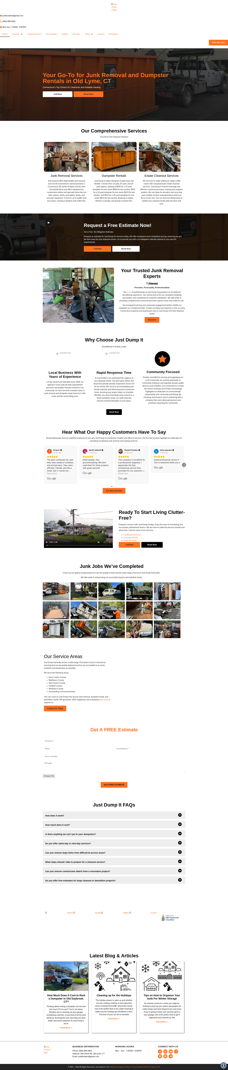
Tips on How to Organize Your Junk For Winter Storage (162, 997)
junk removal (104, 700)
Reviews (76, 34)
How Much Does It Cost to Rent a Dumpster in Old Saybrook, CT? (66, 998)
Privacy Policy (150, 1067)
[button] (44, 465)
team (129, 292)
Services (16, 34)
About (87, 34)
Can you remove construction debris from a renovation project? (77, 871)
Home (4, 34)
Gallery (65, 34)
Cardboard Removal (132, 535)
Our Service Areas (63, 656)
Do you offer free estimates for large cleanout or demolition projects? (80, 880)
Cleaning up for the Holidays (114, 995)
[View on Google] (49, 451)
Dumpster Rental (131, 538)
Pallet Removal (130, 540)
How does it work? (54, 815)
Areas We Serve (34, 34)
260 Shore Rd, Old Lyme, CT (92, 1054)
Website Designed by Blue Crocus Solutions (127, 1067)
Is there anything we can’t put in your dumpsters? (70, 834)
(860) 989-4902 (85, 1051)
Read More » (66, 1028)
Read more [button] (52, 473)
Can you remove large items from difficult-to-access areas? (75, 853)
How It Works (51, 34)
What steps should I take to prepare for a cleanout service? (75, 862)
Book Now (113, 34)
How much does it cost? (57, 825)
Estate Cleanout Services (162, 175)
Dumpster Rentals (114, 175)
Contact (101, 34)
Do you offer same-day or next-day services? (68, 843)
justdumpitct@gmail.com (88, 1056)
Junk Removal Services (67, 175)
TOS (158, 1067)
